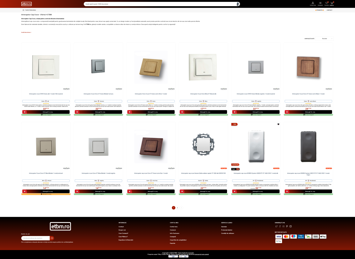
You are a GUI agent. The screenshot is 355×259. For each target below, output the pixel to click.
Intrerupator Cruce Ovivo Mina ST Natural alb (203, 94)
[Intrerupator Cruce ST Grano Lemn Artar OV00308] (151, 67)
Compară (320, 5)
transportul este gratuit (202, 254)
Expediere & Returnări (126, 240)
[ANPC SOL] (173, 257)
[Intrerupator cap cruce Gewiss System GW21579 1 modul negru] (308, 146)
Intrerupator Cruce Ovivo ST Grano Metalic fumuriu (98, 94)
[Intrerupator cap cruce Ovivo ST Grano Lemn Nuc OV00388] (151, 146)
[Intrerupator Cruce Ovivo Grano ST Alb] (46, 67)
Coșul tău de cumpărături (178, 240)
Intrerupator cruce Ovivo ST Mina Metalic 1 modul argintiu (98, 173)
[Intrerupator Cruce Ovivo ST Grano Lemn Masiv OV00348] (308, 67)
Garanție (224, 227)
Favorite (172, 243)
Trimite (52, 238)
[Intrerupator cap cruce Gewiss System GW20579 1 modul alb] (255, 146)
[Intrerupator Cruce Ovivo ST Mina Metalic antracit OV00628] (46, 146)
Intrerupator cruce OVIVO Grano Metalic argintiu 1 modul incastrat (256, 94)
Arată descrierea (26, 32)
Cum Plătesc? (123, 236)
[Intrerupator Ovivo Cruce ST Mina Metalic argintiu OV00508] (98, 146)
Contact (121, 227)
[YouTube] (283, 226)
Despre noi (122, 230)
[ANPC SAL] (183, 257)
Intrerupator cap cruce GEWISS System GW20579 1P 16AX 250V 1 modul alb (256, 173)
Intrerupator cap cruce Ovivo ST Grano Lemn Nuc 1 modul (151, 173)
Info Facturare (174, 233)
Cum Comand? (123, 233)
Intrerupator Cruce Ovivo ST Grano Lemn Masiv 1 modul (308, 94)
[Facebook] (280, 226)
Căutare (238, 4)
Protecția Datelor (226, 230)
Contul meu (313, 5)
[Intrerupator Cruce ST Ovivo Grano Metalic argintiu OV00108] (255, 67)
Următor (181, 208)
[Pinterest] (287, 226)
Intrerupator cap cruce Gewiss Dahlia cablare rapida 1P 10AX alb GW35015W (203, 173)
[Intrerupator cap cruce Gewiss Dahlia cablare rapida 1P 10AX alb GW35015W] (203, 146)
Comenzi (173, 230)
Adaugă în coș (48, 112)
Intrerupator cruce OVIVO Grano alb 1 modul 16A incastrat (46, 94)
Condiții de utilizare (227, 233)
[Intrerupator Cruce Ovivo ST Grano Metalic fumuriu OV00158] (98, 67)
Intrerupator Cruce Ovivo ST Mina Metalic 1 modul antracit (46, 173)
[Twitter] (276, 226)
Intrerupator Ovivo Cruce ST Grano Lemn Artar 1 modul (151, 94)
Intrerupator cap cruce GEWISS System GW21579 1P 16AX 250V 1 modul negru (308, 174)
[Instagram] (290, 226)
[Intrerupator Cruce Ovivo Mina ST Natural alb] (203, 67)
